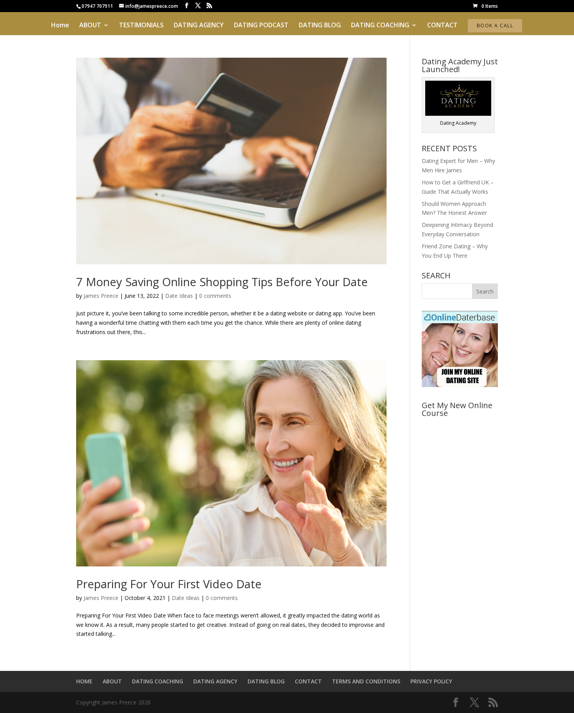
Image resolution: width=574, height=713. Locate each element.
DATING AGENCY (199, 25)
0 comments (215, 295)
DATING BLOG (320, 25)
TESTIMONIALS (141, 25)
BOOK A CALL (495, 25)
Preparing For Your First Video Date (169, 583)
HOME (84, 681)
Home (60, 25)
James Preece (101, 295)
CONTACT (442, 25)
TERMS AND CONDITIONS (366, 681)
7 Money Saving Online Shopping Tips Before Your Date (222, 281)
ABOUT (90, 25)
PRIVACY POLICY (431, 681)
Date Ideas (179, 295)
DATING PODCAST (261, 25)
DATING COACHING (380, 25)
